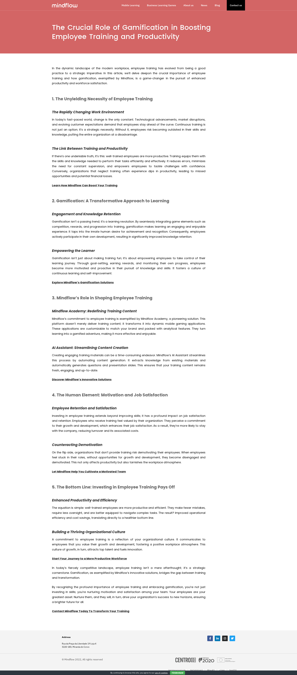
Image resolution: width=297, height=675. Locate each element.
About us (188, 5)
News (204, 5)
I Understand (177, 673)
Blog (217, 5)
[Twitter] (232, 638)
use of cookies (161, 673)
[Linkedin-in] (217, 638)
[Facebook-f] (210, 638)
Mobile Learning (131, 5)
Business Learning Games (161, 5)
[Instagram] (225, 638)
